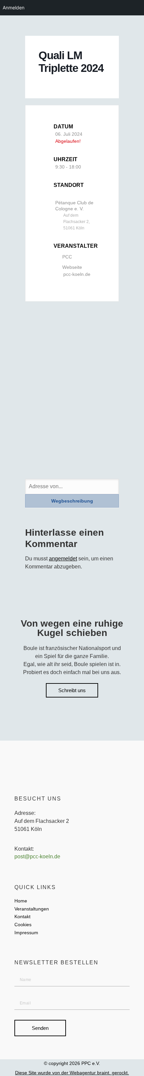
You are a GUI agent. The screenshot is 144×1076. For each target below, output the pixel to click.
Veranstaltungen (31, 908)
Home (20, 900)
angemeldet (63, 558)
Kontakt (22, 916)
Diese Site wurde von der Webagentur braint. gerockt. (72, 1072)
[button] (136, 25)
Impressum (26, 932)
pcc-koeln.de (76, 274)
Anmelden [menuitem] (13, 7)
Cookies (22, 924)
